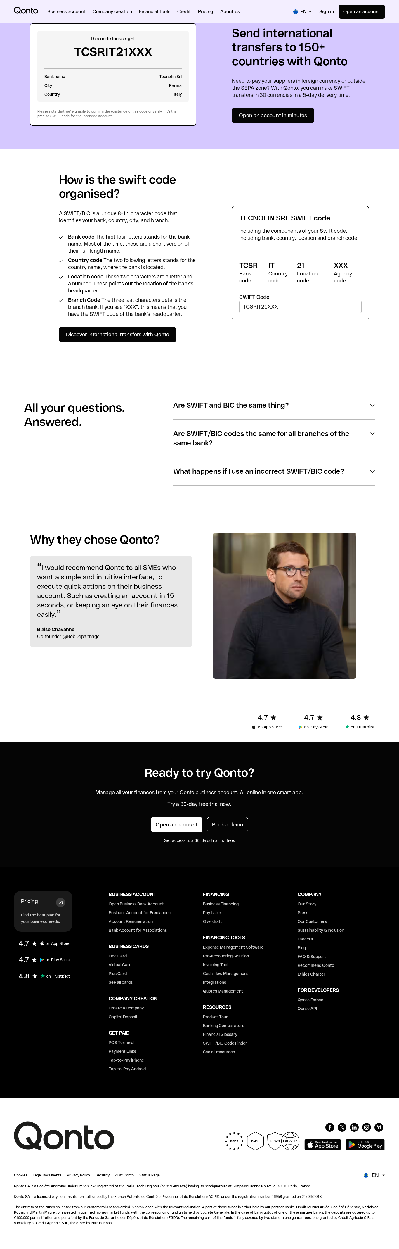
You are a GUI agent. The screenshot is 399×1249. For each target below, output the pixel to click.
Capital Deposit (123, 1016)
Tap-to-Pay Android (127, 1069)
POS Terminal (121, 1042)
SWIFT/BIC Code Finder (225, 1043)
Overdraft (212, 921)
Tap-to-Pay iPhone (126, 1060)
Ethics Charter (311, 974)
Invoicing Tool (215, 964)
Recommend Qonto (316, 965)
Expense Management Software (233, 947)
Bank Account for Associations (138, 930)
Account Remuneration (131, 921)
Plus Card (118, 973)
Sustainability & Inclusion (321, 930)
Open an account (361, 11)
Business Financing (221, 904)
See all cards (121, 982)
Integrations (214, 982)
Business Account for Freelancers (140, 912)
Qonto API (307, 1008)
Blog (302, 947)
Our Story (307, 904)
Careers (305, 939)
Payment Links (122, 1051)
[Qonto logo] (26, 10)
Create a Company (126, 1008)
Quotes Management (223, 991)
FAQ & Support (312, 956)
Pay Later (212, 912)
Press (303, 912)
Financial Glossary (220, 1034)
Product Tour (215, 1016)
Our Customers (312, 921)
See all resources (219, 1052)
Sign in (326, 11)
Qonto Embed (310, 1000)
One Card (118, 956)
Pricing (29, 901)
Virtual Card (120, 964)
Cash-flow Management (225, 973)
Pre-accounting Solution (226, 956)
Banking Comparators (223, 1025)
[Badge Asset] (329, 1127)
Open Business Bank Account (136, 904)
